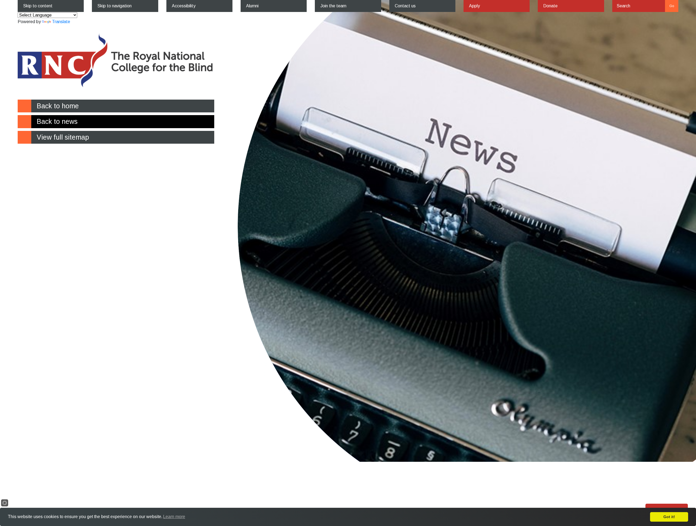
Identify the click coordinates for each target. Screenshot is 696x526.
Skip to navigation (114, 6)
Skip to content (37, 6)
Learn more (174, 516)
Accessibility (183, 6)
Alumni (252, 6)
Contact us (405, 6)
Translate (61, 21)
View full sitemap (63, 137)
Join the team (333, 6)
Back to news (57, 121)
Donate (550, 6)
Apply (474, 6)
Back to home (58, 106)
